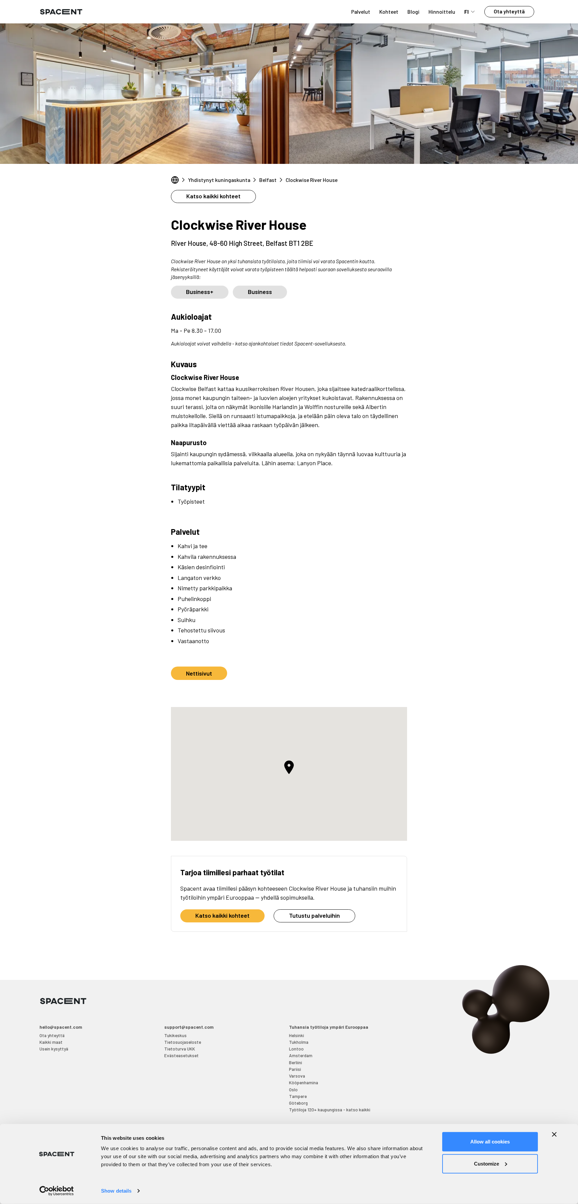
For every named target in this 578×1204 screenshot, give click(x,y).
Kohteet (388, 11)
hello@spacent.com (60, 1027)
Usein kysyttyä (53, 1048)
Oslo (293, 1089)
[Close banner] (554, 1134)
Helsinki (296, 1035)
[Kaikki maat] (175, 180)
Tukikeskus (175, 1035)
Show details (116, 1191)
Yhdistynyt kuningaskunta (219, 180)
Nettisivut (199, 673)
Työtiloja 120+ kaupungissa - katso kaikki (329, 1109)
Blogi (413, 11)
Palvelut (360, 11)
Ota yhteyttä (509, 11)
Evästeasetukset (181, 1055)
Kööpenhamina (303, 1082)
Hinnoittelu (441, 11)
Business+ (199, 291)
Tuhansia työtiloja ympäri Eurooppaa (328, 1027)
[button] (289, 767)
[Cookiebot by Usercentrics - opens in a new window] (56, 1191)
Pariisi (295, 1069)
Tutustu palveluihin (314, 915)
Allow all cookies (490, 1141)
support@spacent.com (189, 1027)
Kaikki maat (51, 1042)
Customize (486, 1163)
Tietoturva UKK (179, 1048)
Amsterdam (300, 1055)
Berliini (295, 1062)
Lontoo (296, 1048)
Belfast (268, 180)
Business (260, 291)
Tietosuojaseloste (182, 1042)
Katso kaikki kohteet (213, 196)
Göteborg (298, 1103)
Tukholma (298, 1042)
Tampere (298, 1096)
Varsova (297, 1076)
